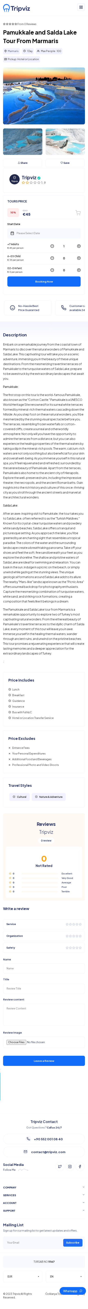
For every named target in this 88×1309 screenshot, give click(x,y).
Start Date (13, 224)
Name (7, 959)
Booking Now (44, 281)
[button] (22, 1276)
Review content (13, 999)
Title (6, 979)
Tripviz (29, 177)
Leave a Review (44, 1060)
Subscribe (72, 1242)
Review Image (12, 1032)
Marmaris (13, 51)
